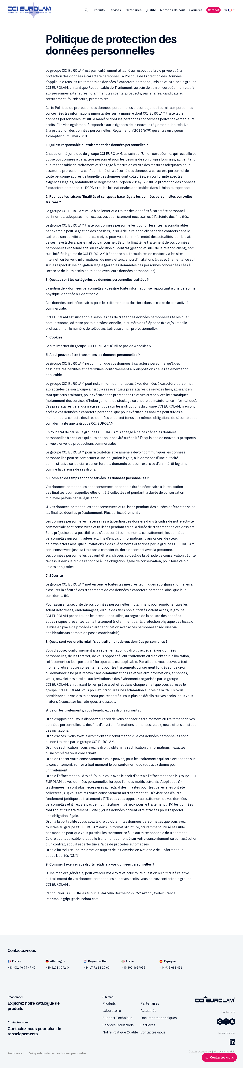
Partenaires (133, 10)
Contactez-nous (152, 1032)
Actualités (148, 1010)
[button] (86, 10)
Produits (98, 10)
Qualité (150, 10)
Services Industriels (118, 1025)
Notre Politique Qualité (120, 1032)
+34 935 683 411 (170, 967)
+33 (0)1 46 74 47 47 (22, 967)
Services (115, 10)
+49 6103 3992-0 (57, 967)
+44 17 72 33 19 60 (97, 967)
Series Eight (228, 1051)
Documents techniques (158, 1018)
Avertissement (16, 1053)
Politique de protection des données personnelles (57, 1053)
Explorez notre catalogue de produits (33, 1006)
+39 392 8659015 (133, 967)
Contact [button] (213, 10)
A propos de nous (172, 10)
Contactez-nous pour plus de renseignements (34, 1031)
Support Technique (118, 1018)
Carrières (196, 10)
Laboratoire (112, 1010)
